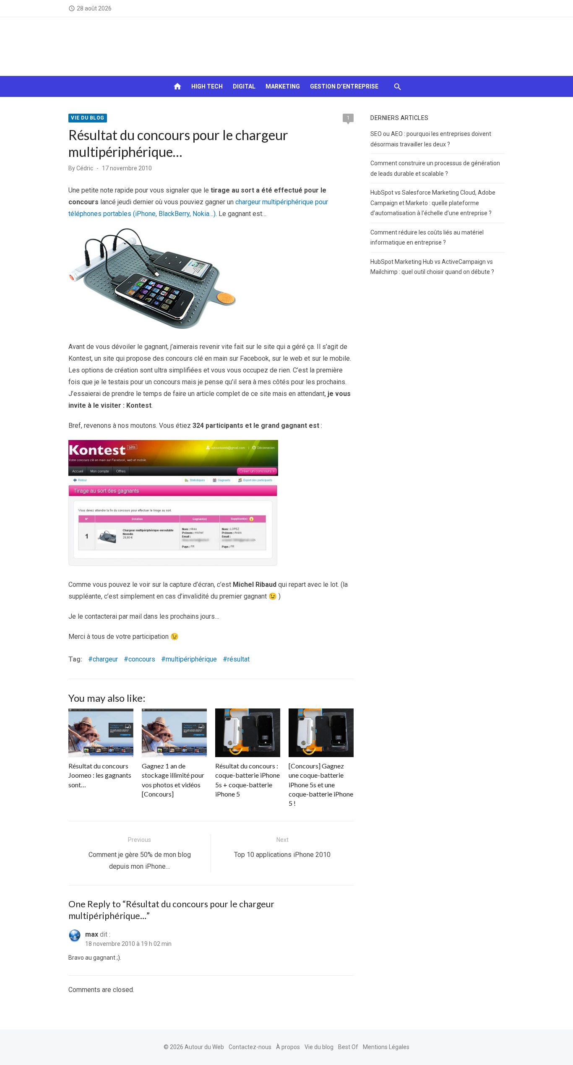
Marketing (283, 86)
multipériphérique (191, 659)
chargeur (105, 659)
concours (141, 659)
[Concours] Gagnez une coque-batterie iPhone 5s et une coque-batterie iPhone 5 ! (321, 784)
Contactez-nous (250, 1047)
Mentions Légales (386, 1047)
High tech (207, 86)
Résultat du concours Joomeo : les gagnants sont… (99, 775)
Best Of (348, 1047)
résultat (238, 659)
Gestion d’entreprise (344, 86)
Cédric (84, 168)
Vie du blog (87, 118)
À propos (288, 1047)
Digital (244, 86)
